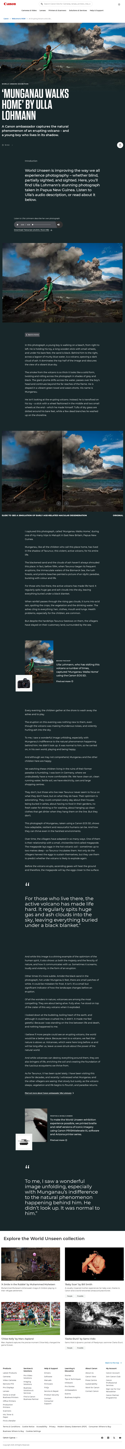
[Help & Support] (104, 10)
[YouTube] (120, 1438)
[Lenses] (47, 10)
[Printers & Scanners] (67, 10)
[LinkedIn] (108, 1438)
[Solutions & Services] (88, 10)
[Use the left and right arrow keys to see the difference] (62, 471)
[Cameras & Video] (38, 10)
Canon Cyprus (9, 1438)
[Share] (120, 145)
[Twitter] (114, 1438)
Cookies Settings (33, 1431)
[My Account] (119, 4)
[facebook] (102, 1438)
